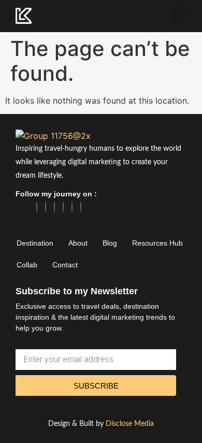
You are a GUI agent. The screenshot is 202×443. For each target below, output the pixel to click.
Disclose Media (130, 423)
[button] (179, 13)
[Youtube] (80, 206)
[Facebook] (36, 206)
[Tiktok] (72, 206)
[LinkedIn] (45, 206)
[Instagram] (54, 206)
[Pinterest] (63, 206)
